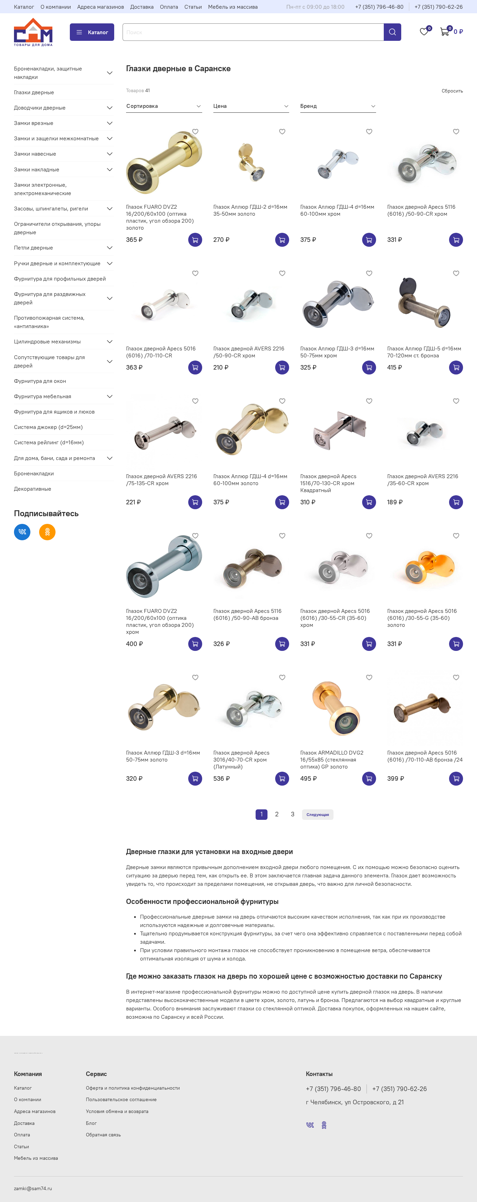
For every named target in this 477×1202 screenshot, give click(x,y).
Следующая (318, 814)
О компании (56, 6)
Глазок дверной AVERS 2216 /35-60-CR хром (422, 480)
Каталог (24, 6)
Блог (91, 1123)
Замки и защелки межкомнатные (56, 138)
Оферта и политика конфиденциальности (133, 1088)
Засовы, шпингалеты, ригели (51, 208)
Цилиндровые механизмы (47, 341)
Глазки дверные (34, 92)
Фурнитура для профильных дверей (60, 278)
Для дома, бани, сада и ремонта (54, 457)
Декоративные (32, 488)
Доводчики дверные (40, 107)
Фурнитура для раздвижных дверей (50, 298)
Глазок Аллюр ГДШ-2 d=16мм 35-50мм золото (250, 210)
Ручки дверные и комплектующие (57, 263)
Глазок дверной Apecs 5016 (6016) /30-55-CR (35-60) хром (335, 617)
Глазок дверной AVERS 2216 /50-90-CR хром (249, 352)
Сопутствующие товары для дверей (49, 361)
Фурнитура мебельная (42, 396)
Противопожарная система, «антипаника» (49, 321)
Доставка (142, 6)
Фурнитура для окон (40, 380)
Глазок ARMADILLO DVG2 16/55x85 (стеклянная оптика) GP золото (332, 759)
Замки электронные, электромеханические (42, 188)
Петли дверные (33, 247)
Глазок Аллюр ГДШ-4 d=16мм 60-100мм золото (250, 480)
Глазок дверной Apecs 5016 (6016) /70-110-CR (161, 352)
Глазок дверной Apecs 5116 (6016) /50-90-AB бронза (247, 614)
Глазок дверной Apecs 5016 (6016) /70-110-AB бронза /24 (425, 756)
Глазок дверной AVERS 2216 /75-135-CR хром (161, 480)
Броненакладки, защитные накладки (48, 72)
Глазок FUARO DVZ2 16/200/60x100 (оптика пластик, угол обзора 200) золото (160, 217)
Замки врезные (33, 122)
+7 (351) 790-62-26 (438, 6)
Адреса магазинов (100, 6)
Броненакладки (34, 473)
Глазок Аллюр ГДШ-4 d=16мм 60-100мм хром (337, 210)
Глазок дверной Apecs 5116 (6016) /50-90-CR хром (421, 210)
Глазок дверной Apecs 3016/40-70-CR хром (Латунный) (241, 759)
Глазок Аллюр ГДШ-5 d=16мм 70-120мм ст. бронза (424, 352)
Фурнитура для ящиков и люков (54, 411)
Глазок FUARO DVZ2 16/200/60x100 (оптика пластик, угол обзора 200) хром (160, 621)
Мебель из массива (233, 6)
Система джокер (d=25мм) (48, 426)
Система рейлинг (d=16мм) (49, 442)
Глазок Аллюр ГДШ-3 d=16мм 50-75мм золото (163, 756)
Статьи (193, 6)
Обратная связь (103, 1134)
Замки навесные (35, 153)
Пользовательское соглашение (121, 1099)
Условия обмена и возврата (117, 1111)
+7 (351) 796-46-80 (379, 6)
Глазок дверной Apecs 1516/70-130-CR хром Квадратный (328, 483)
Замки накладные (36, 169)
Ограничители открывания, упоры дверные (57, 228)
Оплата (169, 6)
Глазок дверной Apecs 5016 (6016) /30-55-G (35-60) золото (422, 617)
